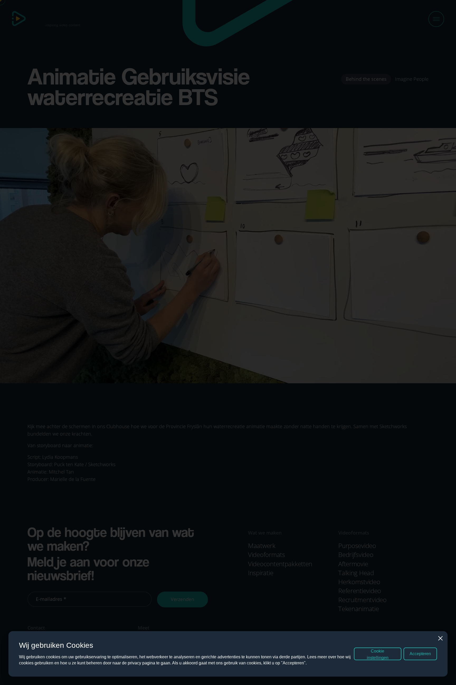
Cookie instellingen (377, 654)
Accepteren (420, 653)
